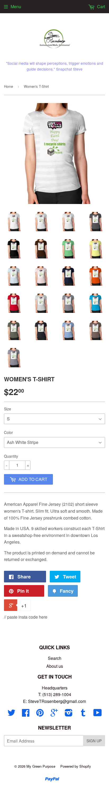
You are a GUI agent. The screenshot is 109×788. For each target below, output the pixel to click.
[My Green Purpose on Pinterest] (40, 714)
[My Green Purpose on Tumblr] (83, 714)
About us (54, 666)
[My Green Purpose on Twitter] (11, 714)
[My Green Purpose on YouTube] (97, 714)
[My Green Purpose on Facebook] (26, 714)
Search (54, 658)
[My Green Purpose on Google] (54, 714)
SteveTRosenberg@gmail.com (57, 701)
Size (7, 408)
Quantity (11, 456)
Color (8, 432)
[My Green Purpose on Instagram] (69, 714)
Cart (100, 6)
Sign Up (94, 740)
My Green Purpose (40, 766)
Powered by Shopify (75, 766)
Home (8, 86)
